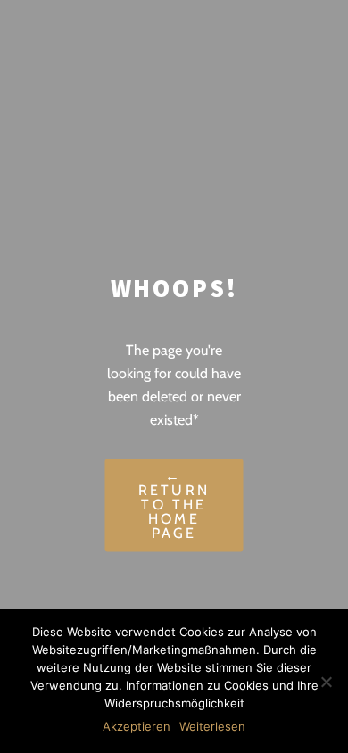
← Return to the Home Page (174, 505)
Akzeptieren (136, 726)
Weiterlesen (212, 726)
